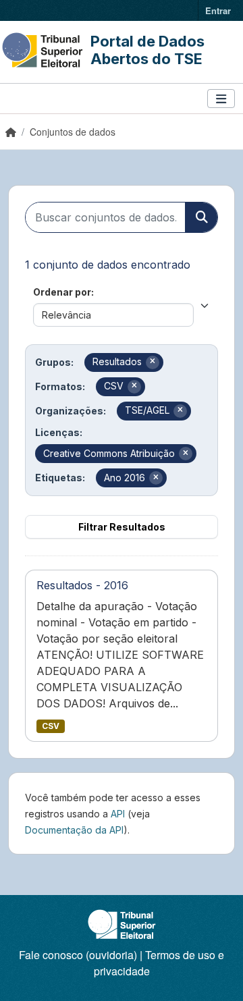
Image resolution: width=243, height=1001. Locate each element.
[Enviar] (201, 217)
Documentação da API (74, 830)
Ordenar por (62, 292)
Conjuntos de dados (72, 131)
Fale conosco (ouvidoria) (78, 955)
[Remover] (152, 362)
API (118, 813)
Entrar (218, 10)
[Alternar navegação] (221, 99)
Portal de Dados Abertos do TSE (147, 49)
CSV (50, 726)
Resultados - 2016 (82, 585)
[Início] (10, 131)
